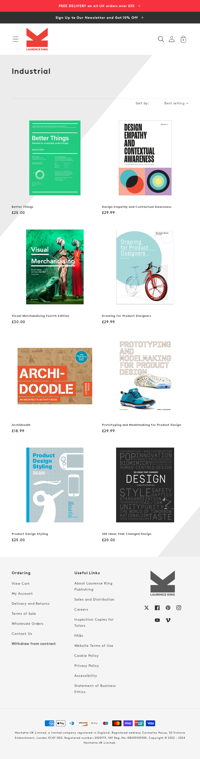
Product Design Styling (30, 534)
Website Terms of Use (93, 645)
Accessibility (85, 675)
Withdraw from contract (34, 643)
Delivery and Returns (31, 603)
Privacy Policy (86, 665)
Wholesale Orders (27, 623)
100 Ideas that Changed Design (126, 534)
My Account (22, 593)
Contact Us (22, 633)
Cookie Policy (86, 655)
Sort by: (142, 103)
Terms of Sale (24, 613)
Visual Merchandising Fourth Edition (40, 316)
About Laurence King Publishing (93, 586)
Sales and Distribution (94, 599)
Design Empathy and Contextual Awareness (137, 207)
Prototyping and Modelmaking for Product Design (141, 425)
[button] (16, 39)
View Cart (21, 583)
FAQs (78, 635)
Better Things (22, 207)
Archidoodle (21, 425)
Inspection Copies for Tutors (93, 622)
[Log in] (172, 39)
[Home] (37, 39)
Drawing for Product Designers (126, 316)
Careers (81, 609)
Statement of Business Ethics (95, 688)
